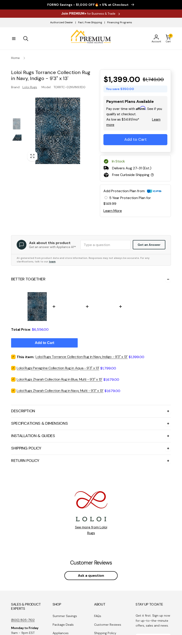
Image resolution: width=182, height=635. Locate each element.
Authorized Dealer (61, 22)
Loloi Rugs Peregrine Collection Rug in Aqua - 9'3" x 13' (58, 368)
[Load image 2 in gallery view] (17, 137)
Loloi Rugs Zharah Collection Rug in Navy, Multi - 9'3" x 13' (60, 390)
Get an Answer (149, 245)
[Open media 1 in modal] (57, 131)
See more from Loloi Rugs (91, 530)
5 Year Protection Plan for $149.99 (127, 200)
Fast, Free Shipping (90, 22)
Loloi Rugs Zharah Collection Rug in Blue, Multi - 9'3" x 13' (59, 379)
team (52, 261)
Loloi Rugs (29, 87)
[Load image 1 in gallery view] (17, 123)
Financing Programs (119, 22)
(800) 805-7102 (23, 620)
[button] (14, 38)
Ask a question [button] (91, 575)
